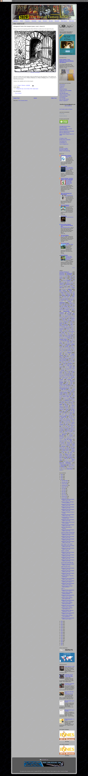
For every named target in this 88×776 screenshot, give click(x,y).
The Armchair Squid (65, 243)
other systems (71, 398)
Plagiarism (70, 401)
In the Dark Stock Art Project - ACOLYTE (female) (65, 127)
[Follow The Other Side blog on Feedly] (63, 123)
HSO (60, 354)
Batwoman (61, 291)
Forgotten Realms (63, 339)
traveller (62, 442)
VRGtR (60, 453)
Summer (65, 427)
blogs (69, 295)
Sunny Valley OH (70, 427)
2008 (62, 643)
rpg (66, 410)
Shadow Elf (63, 417)
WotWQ (62, 466)
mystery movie (72, 384)
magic (69, 371)
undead (73, 445)
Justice (60, 363)
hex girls (62, 351)
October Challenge (63, 392)
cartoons (67, 300)
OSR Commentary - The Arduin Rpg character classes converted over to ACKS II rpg (69, 182)
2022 (62, 621)
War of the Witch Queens (64, 99)
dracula (65, 324)
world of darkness (72, 465)
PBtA (73, 400)
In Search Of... (62, 86)
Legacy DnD (72, 366)
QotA (65, 404)
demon (73, 318)
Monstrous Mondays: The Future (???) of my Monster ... (67, 502)
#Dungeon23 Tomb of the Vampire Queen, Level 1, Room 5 (67, 596)
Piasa (64, 401)
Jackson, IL (61, 87)
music (71, 383)
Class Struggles (64, 306)
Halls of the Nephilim (65, 205)
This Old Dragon (62, 97)
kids (60, 364)
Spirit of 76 (61, 425)
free (60, 340)
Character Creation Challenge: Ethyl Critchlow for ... (67, 586)
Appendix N (61, 286)
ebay (66, 330)
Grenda (60, 346)
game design (69, 341)
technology (71, 434)
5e (74, 278)
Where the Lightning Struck (64, 132)
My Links (51, 21)
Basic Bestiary (62, 290)
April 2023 (64, 493)
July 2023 (64, 488)
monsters (69, 379)
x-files (73, 466)
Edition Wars (71, 330)
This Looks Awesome (69, 217)
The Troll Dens (64, 216)
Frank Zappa (72, 339)
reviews (73, 409)
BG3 (74, 291)
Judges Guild (72, 362)
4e (70, 278)
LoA (64, 369)
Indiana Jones (68, 357)
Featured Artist (62, 84)
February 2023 (64, 496)
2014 (62, 633)
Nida (74, 388)
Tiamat (71, 440)
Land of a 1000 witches (67, 365)
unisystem (63, 446)
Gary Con (73, 343)
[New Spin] (63, 236)
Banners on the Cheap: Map (64, 150)
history (72, 351)
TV (64, 445)
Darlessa (66, 317)
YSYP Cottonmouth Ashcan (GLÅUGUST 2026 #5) (69, 168)
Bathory (70, 290)
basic (23, 88)
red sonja (61, 408)
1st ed (65, 276)
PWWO (60, 404)
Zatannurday (69, 468)
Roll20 (63, 410)
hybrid (67, 355)
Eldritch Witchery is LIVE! (69, 666)
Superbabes (61, 428)
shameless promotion (69, 418)
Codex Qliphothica (68, 308)
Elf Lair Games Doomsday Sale (67, 562)
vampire (73, 448)
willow (60, 460)
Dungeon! (60, 330)
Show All (73, 267)
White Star (66, 458)
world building (63, 465)
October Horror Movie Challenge (65, 90)
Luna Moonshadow (70, 370)
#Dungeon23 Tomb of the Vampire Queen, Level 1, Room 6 (67, 590)
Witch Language (66, 461)
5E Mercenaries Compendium (64, 139)
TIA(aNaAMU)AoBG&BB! (63, 440)
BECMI (66, 291)
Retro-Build (71, 408)
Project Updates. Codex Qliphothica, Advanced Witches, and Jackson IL (66, 61)
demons (63, 319)
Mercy (69, 376)
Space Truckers (66, 423)
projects (60, 403)
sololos (58, 771)
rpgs (65, 411)
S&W (64, 412)
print (72, 402)
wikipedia (72, 458)
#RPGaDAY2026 (61, 275)
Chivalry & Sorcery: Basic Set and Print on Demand (67, 523)
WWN (70, 466)
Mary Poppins (61, 375)
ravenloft (66, 405)
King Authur (68, 364)
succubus (61, 427)
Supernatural (73, 428)
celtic (72, 300)
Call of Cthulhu (65, 299)
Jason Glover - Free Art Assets (35, 72)
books (73, 296)
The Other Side (61, 113)
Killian (64, 364)
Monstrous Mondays (63, 89)
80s (71, 279)
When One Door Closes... (66, 566)
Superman (67, 428)
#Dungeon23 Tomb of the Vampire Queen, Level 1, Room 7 (67, 584)
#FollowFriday (62, 274)
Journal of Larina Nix (64, 362)
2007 (62, 644)
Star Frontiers (67, 425)
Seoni (69, 416)
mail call (71, 372)
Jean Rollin (61, 361)
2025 (62, 476)
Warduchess (71, 453)
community (66, 311)
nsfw (61, 391)
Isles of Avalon (27, 88)
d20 (74, 314)
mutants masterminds (63, 384)
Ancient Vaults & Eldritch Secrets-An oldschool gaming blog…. (67, 225)
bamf (66, 289)
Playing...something (65, 550)
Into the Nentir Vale (65, 358)
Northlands (73, 390)
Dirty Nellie (73, 320)
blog (74, 294)
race (72, 404)
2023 (62, 479)
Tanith (63, 433)
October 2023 (64, 483)
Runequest (70, 411)
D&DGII (69, 314)
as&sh (60, 287)
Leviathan (62, 368)
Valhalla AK (68, 448)
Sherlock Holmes (62, 419)
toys (74, 441)
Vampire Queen (35, 88)
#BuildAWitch (61, 273)
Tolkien (60, 441)
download (71, 323)
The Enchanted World (63, 96)
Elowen (63, 332)
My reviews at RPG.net (63, 149)
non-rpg (73, 389)
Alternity (64, 285)
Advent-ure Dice (70, 283)
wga (64, 457)
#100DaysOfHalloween (64, 272)
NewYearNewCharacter (64, 388)
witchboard (71, 461)
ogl (70, 392)
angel (68, 285)
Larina (60, 366)
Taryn (74, 433)
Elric (68, 332)
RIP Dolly (67, 206)
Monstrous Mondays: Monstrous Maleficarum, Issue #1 (67, 611)
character (62, 302)
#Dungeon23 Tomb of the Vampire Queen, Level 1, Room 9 (67, 579)
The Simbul (67, 438)
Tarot (70, 433)
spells (66, 424)
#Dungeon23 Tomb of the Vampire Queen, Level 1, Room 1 (67, 618)
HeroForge (69, 350)
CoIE (72, 308)
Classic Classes (72, 307)
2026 (62, 474)
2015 (62, 632)
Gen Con (63, 344)
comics (73, 309)
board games (66, 296)
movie (71, 382)
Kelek (65, 363)
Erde (72, 333)
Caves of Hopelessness (63, 144)
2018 (62, 627)
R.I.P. (69, 404)
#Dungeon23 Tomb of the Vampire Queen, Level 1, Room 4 (67, 601)
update (70, 446)
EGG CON (65, 331)
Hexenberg (67, 351)
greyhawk (66, 346)
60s (62, 279)
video (63, 452)
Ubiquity (68, 445)
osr (60, 398)
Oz (62, 400)
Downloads (34, 21)
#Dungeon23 (18, 88)
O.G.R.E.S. (65, 391)
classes (71, 306)
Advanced (61, 283)
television (61, 435)
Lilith (74, 368)
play (74, 401)
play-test (63, 402)
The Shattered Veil (62, 141)
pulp (72, 403)
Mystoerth (57, 21)
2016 (62, 630)
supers (62, 430)
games (60, 343)
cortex (68, 313)
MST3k (67, 383)
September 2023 (65, 485)
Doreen (68, 323)
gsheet (72, 346)
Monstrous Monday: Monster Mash (67, 532)
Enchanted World (62, 333)
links (62, 369)
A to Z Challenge (66, 280)
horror (69, 352)
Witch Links (71, 21)
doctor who (61, 323)
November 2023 (65, 482)
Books (21, 21)
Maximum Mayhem (69, 375)
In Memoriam (71, 356)
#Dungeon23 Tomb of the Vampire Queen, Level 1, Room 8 (67, 581)
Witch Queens (64, 21)
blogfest (63, 295)
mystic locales (63, 385)
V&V (72, 447)
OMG (70, 394)
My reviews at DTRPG (63, 148)
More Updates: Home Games (66, 544)
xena (60, 467)
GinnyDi (63, 345)
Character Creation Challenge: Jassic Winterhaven (67, 616)
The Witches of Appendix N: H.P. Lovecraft (69, 684)
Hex (74, 350)
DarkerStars (61, 317)
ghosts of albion (71, 344)
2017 (62, 629)
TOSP (67, 441)
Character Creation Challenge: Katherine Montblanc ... (67, 593)
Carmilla (62, 300)
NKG (69, 389)
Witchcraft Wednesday (65, 462)
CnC (61, 308)
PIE (66, 401)
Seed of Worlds (64, 166)
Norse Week (68, 390)
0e (66, 275)
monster (61, 379)
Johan (73, 361)
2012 (62, 637)
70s (67, 279)
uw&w (67, 447)
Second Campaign (62, 416)
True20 (73, 444)
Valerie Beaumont (62, 448)
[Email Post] (32, 85)
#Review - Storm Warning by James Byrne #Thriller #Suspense (69, 258)
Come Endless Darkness (64, 309)
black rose (73, 292)
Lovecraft (62, 370)
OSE (31, 88)
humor (66, 354)
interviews (73, 357)
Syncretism (61, 432)
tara (66, 433)
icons (62, 356)
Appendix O (15, 21)
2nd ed (60, 278)
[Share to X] (16, 87)
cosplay (73, 313)
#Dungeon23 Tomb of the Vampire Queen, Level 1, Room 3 (67, 606)
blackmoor (63, 294)
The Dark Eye (69, 437)
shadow (73, 416)
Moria (67, 382)
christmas (68, 305)
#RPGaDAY (69, 274)
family (71, 334)
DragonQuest (70, 326)
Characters (27, 21)
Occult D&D (70, 391)
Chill (63, 305)
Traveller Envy (69, 442)
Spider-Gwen (72, 424)
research (66, 408)
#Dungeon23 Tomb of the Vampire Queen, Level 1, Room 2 (67, 613)
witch (73, 460)
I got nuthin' (72, 355)
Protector (64, 403)
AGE (74, 284)
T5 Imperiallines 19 (63, 142)
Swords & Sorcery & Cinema (64, 94)
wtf (67, 466)
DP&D (60, 324)
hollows (60, 352)
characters (71, 302)
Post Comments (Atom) (23, 100)
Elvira (72, 332)
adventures (67, 284)
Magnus (66, 372)
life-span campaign (69, 368)
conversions (61, 313)
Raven (60, 405)
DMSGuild (66, 322)
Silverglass (68, 419)
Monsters (45, 21)
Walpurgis (65, 453)
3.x (66, 278)
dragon (71, 324)
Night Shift (63, 389)
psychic (69, 403)
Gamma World (67, 343)
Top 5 (64, 441)
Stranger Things (70, 426)
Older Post (54, 98)
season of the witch (69, 415)
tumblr (62, 445)
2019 (62, 626)
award (62, 289)
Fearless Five (63, 337)
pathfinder (67, 400)
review (67, 409)
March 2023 (64, 494)
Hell (64, 350)
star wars (63, 426)
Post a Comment (18, 93)
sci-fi (70, 414)
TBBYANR (64, 434)
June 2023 (64, 490)
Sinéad (73, 419)
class (74, 305)
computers (70, 312)
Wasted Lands (68, 454)
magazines (61, 371)
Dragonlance (63, 326)
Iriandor (72, 358)
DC (69, 318)
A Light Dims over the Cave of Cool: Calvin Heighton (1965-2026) (69, 675)
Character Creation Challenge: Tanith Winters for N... (67, 608)
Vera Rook (67, 451)
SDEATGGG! (61, 415)
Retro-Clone (61, 409)
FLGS (69, 338)
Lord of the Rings (72, 369)
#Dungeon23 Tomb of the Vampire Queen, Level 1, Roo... (67, 500)
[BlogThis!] (15, 87)
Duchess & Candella (70, 329)
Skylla (60, 422)
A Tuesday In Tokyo (63, 138)
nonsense (62, 390)
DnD (71, 322)
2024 (62, 477)
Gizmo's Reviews (64, 255)
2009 (62, 641)
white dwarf (69, 457)
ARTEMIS (71, 286)
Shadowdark (71, 417)
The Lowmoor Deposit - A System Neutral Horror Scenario (65, 129)
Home (35, 98)
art (66, 286)
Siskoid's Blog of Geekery (66, 155)
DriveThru (61, 329)
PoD (68, 402)
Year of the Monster (70, 467)
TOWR (71, 441)
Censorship (61, 301)
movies (61, 383)
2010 (62, 640)
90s (60, 280)
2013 (62, 635)
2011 (62, 638)
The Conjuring (61, 437)
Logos (39, 21)
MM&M (72, 378)
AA (74, 280)
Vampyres (62, 451)
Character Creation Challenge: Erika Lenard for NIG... (67, 598)
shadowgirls (61, 418)
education (60, 331)
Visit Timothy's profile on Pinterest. (66, 109)
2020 (62, 624)
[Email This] (14, 87)
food (73, 338)
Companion (61, 312)
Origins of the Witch (66, 397)
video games (69, 452)
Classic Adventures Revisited (64, 307)
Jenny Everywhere (68, 361)
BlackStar (68, 294)
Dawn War (64, 318)
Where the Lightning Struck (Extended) (66, 131)
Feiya (60, 338)
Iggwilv (65, 356)
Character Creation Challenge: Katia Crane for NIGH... (67, 603)
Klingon (72, 364)
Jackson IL (71, 360)
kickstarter (70, 363)
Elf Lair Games (72, 331)
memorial (60, 376)
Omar (66, 394)
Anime (71, 285)
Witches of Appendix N (63, 100)
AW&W (73, 287)
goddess (67, 345)
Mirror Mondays (65, 378)
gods (72, 345)
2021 (62, 622)
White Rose (61, 458)
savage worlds (64, 414)
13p (70, 275)
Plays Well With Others (63, 93)
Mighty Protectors (66, 377)
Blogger (66, 771)
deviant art (64, 320)
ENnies (69, 333)
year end (64, 467)
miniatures (73, 377)
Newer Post (16, 98)
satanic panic (72, 412)
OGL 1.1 (63, 588)
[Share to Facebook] (17, 87)
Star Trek (73, 425)
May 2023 (64, 491)
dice (68, 320)
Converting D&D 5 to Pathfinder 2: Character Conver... (67, 518)
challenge (69, 301)
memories (65, 376)
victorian (73, 451)
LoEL (67, 369)
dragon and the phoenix (64, 325)
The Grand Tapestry (65, 235)
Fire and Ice (65, 338)
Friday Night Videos (65, 340)
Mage (65, 371)
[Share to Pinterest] (19, 87)
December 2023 (65, 480)
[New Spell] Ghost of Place (65, 227)
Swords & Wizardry (69, 431)
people (60, 401)
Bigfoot (62, 292)
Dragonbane (73, 325)
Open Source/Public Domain (66, 395)
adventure (61, 284)
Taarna (66, 432)
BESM (70, 291)
